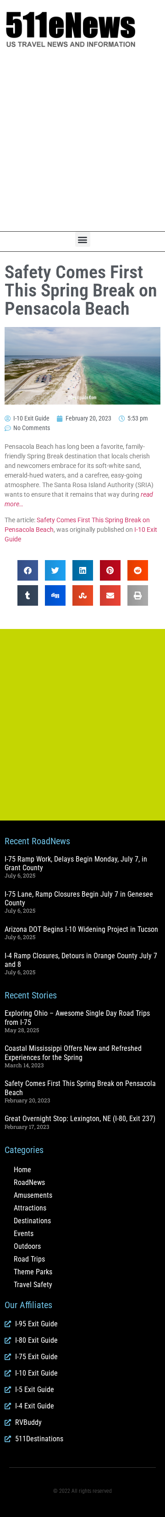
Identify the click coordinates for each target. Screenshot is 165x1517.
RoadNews (29, 1182)
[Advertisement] (82, 140)
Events (23, 1233)
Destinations (32, 1220)
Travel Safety (33, 1284)
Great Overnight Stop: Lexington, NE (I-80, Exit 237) (80, 1118)
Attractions (30, 1208)
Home (22, 1169)
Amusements (33, 1195)
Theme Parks (33, 1272)
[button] (82, 239)
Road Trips (29, 1259)
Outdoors (27, 1246)
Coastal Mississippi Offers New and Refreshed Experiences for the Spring (73, 1052)
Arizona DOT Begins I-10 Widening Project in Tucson (81, 929)
